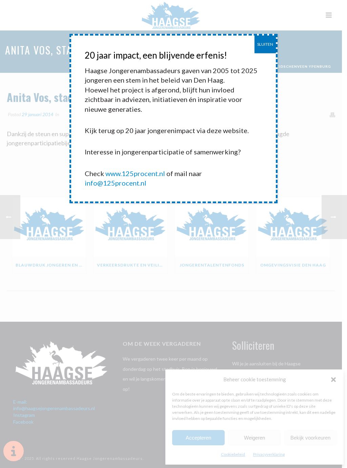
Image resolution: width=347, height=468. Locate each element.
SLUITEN (265, 44)
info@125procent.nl (115, 183)
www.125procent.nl (135, 173)
